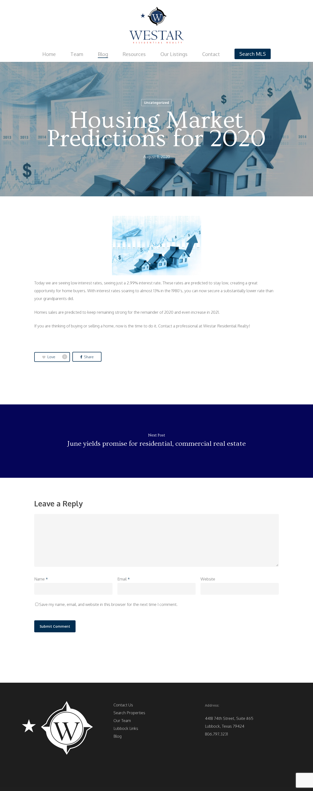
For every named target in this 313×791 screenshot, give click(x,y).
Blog (117, 736)
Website (208, 579)
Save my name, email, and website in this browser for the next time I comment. (108, 604)
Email (123, 579)
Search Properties (129, 712)
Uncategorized (156, 102)
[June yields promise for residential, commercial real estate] (156, 441)
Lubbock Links (125, 728)
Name (41, 579)
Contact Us (123, 704)
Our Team (122, 720)
